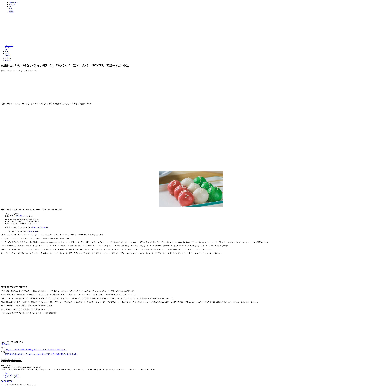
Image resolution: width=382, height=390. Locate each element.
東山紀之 (7, 344)
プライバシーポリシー (13, 377)
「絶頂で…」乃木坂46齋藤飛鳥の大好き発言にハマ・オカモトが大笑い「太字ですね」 (36, 350)
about (6, 373)
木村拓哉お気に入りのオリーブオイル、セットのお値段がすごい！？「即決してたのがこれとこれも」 (41, 354)
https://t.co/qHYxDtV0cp (40, 227)
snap (10, 8)
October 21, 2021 (32, 231)
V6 (2, 344)
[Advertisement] (37, 38)
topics (10, 10)
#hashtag (11, 12)
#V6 (25, 216)
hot (10, 6)
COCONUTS (6, 381)
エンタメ (12, 4)
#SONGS (19, 216)
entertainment (13, 2)
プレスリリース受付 (12, 375)
